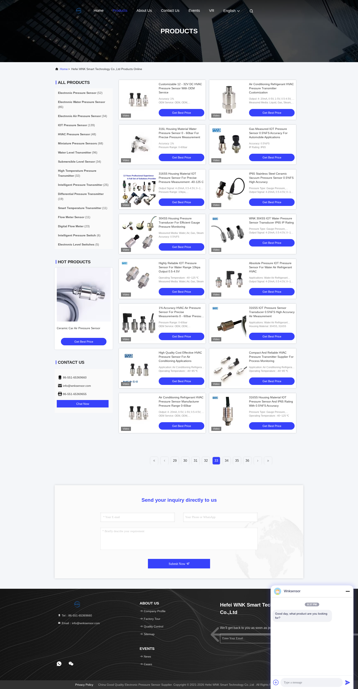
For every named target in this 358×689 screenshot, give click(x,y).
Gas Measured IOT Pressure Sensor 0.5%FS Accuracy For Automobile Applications (268, 133)
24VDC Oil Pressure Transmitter (78, 328)
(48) (77, 134)
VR (211, 10)
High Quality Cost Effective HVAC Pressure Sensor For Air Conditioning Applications (180, 357)
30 (185, 460)
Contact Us (170, 10)
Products (120, 10)
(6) (79, 235)
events (194, 10)
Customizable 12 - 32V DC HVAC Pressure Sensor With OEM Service (180, 88)
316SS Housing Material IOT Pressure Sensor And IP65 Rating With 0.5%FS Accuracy (271, 401)
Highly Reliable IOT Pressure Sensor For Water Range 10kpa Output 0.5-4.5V (179, 267)
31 (195, 460)
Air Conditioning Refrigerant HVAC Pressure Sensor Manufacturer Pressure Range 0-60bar (181, 401)
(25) (83, 184)
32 (206, 460)
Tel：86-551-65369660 (76, 615)
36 (247, 460)
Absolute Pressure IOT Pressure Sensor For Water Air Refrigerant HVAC (270, 267)
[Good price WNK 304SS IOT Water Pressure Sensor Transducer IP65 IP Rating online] (229, 234)
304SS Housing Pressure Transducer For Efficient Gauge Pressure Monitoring (179, 222)
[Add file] (276, 682)
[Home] (71, 10)
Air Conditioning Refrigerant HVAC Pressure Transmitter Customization (271, 88)
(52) (80, 92)
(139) (76, 125)
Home (99, 10)
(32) (77, 173)
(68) (80, 143)
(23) (74, 226)
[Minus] (347, 591)
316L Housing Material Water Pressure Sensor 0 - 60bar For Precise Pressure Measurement (179, 133)
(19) (81, 196)
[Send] (347, 682)
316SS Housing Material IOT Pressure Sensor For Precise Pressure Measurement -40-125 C (181, 178)
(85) (81, 104)
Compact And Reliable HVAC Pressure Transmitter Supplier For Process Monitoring (271, 357)
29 (175, 460)
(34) (82, 116)
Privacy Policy (84, 684)
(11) (82, 208)
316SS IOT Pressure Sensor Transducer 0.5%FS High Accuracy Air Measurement (272, 312)
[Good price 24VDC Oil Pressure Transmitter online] (84, 295)
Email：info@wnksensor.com (80, 623)
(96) (77, 152)
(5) (78, 244)
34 (227, 460)
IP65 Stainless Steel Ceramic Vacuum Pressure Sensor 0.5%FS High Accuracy (271, 178)
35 (237, 460)
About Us (144, 10)
